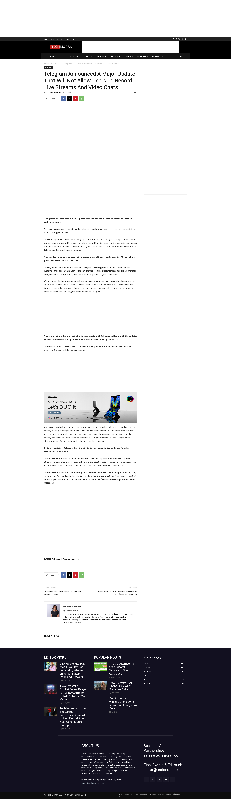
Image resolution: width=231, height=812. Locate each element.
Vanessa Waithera (54, 92)
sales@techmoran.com (92, 783)
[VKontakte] (166, 779)
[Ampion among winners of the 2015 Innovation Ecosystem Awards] (100, 701)
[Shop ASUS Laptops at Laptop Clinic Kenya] (90, 407)
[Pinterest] (75, 98)
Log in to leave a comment (56, 640)
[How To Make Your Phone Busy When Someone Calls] (100, 685)
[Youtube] (185, 39)
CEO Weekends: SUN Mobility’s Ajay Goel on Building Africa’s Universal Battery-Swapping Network (72, 670)
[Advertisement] (80, 18)
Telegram (56, 559)
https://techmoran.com (70, 611)
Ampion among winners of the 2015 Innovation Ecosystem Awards (123, 703)
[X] (179, 39)
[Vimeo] (182, 39)
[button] (181, 56)
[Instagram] (176, 39)
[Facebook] (173, 39)
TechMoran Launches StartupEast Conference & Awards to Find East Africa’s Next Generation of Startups (73, 717)
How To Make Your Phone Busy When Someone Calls (121, 686)
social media (48, 67)
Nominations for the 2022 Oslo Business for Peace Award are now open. (117, 592)
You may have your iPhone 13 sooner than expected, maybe (62, 592)
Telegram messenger (71, 559)
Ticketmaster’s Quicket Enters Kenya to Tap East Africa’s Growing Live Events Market (73, 692)
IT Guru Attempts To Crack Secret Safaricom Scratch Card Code (122, 668)
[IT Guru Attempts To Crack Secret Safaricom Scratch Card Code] (100, 666)
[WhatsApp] (81, 98)
